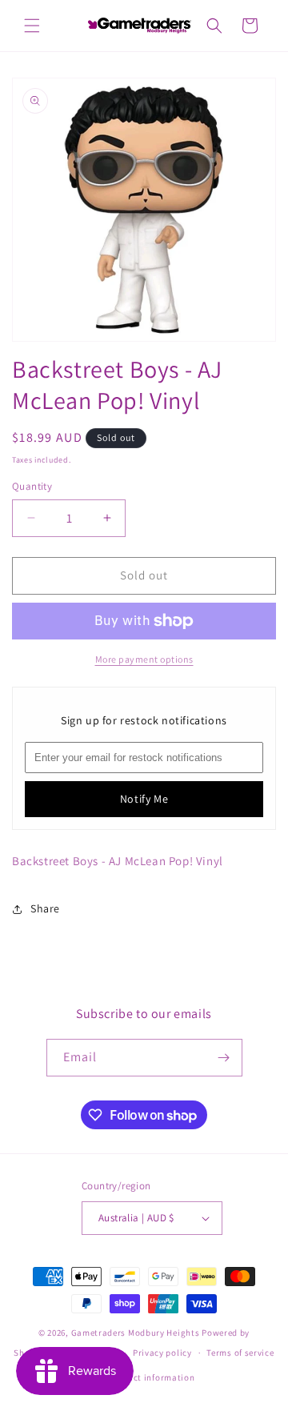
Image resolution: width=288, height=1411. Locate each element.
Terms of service (240, 1352)
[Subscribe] (224, 1057)
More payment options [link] (144, 659)
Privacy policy (162, 1352)
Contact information (151, 1377)
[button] (32, 25)
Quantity (32, 486)
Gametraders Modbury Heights (135, 1332)
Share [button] (45, 908)
